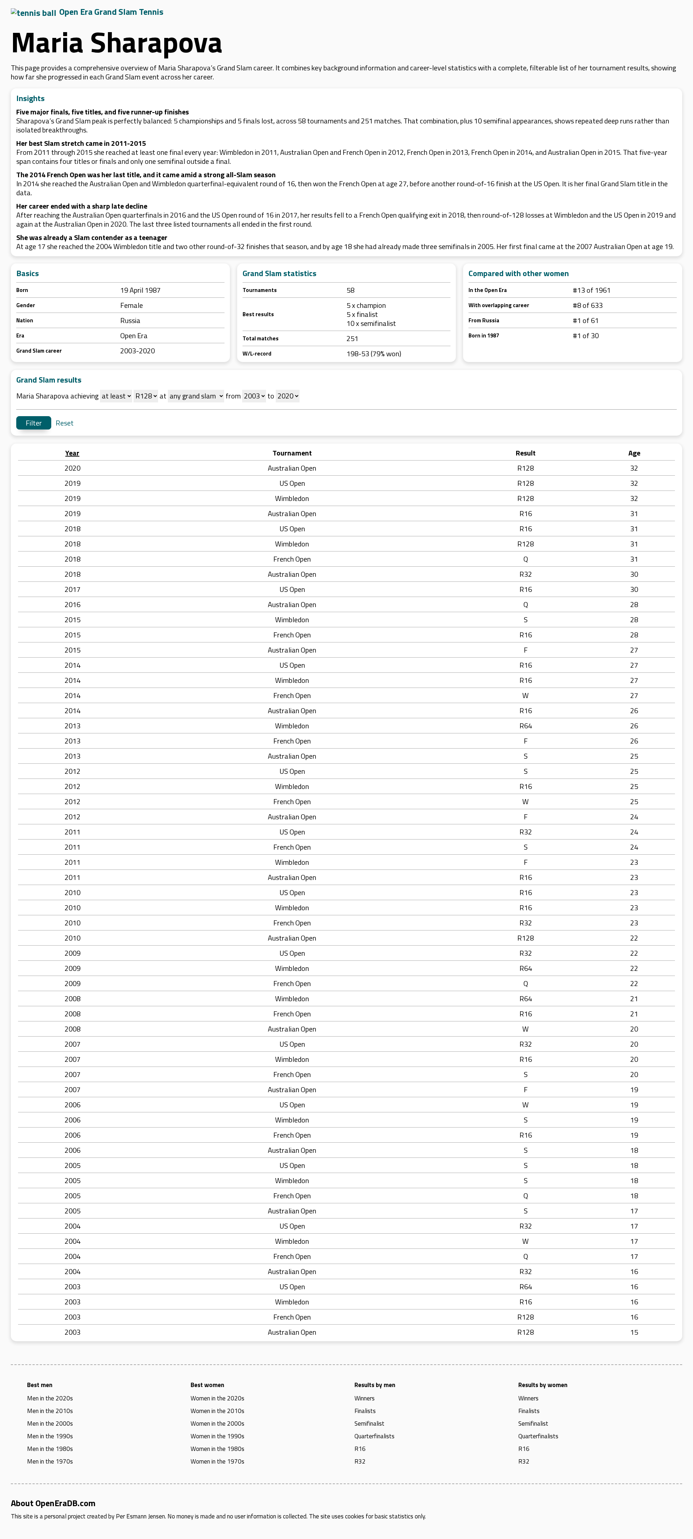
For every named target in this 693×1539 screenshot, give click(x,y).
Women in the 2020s (217, 1398)
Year (72, 452)
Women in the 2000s (217, 1423)
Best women (207, 1385)
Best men (39, 1385)
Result (526, 452)
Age (634, 452)
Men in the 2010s (50, 1411)
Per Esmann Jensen (140, 1516)
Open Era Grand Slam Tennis (111, 11)
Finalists (365, 1411)
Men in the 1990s (50, 1436)
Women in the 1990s (217, 1436)
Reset (65, 422)
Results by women (542, 1385)
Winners (364, 1398)
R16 (360, 1448)
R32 (360, 1461)
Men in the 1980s (50, 1448)
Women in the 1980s (217, 1448)
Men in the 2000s (50, 1423)
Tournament (292, 452)
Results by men (374, 1385)
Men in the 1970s (50, 1461)
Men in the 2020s (50, 1398)
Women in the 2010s (217, 1411)
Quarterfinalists (374, 1436)
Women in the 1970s (217, 1461)
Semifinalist (369, 1423)
